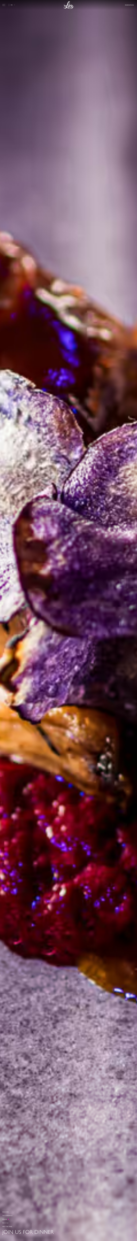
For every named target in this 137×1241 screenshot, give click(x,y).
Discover (5, 1212)
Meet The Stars (7, 1226)
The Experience (7, 1215)
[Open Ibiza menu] (3, 5)
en (11, 5)
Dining (4, 1219)
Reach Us (5, 1223)
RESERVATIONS (129, 5)
